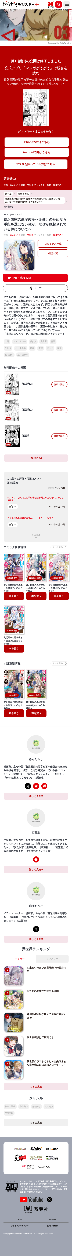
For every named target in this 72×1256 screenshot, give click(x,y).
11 (15, 524)
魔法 (59, 348)
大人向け (49, 1106)
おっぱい (9, 355)
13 (15, 506)
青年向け (36, 1106)
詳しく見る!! (36, 796)
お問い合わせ (52, 1226)
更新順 (51, 488)
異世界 (44, 341)
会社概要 (52, 1219)
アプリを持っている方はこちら (35, 164)
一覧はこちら (36, 458)
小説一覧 (53, 253)
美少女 (33, 341)
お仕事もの (20, 348)
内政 (32, 348)
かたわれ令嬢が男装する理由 (43, 990)
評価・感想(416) (22, 277)
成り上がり (22, 355)
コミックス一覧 (53, 243)
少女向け (9, 1113)
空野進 (30, 185)
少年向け (24, 1106)
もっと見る (36, 535)
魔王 (53, 341)
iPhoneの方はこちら (37, 142)
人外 (7, 341)
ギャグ (50, 348)
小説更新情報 (12, 663)
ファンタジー (19, 341)
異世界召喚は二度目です (40, 1037)
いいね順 (60, 488)
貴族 (40, 348)
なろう (8, 348)
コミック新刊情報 (15, 547)
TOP (20, 1219)
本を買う (14, 596)
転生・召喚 (10, 1106)
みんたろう (15, 185)
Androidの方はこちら (37, 152)
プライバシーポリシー (19, 1226)
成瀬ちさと (58, 185)
